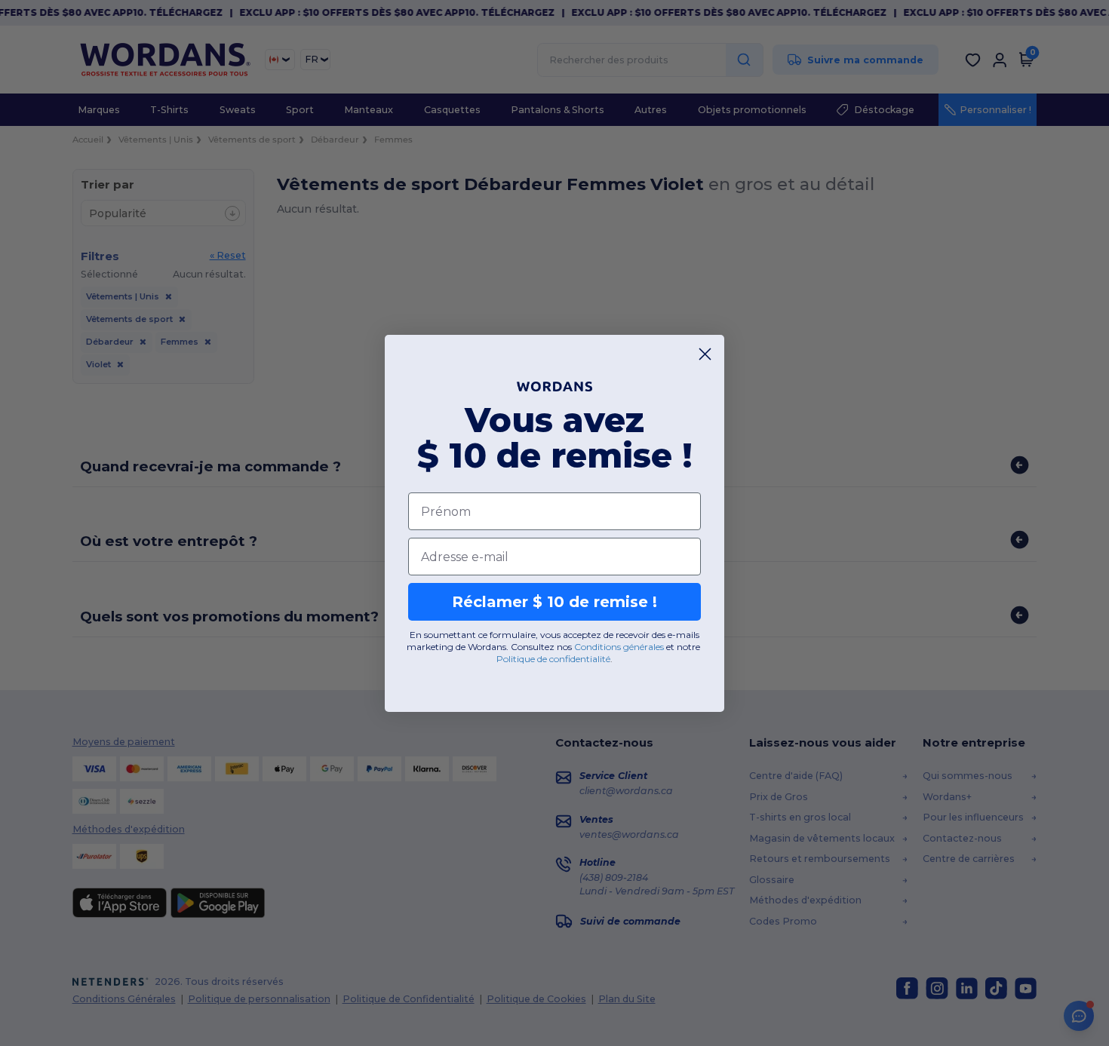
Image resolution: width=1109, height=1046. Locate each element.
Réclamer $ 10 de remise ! (554, 602)
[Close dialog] (705, 354)
